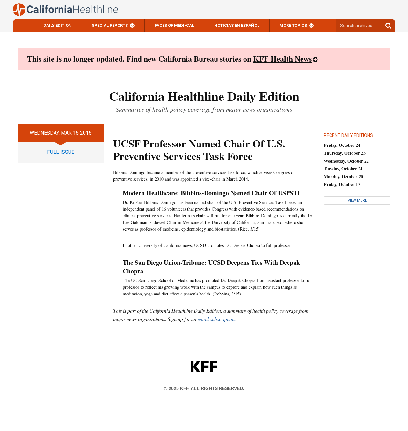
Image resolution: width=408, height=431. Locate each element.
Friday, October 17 (342, 184)
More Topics (293, 25)
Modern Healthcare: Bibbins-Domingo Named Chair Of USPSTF (212, 193)
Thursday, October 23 (345, 153)
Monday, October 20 (343, 176)
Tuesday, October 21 (343, 168)
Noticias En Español (236, 25)
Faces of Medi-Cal (174, 25)
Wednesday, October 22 (346, 161)
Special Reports (110, 25)
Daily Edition (57, 25)
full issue (60, 152)
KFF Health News (282, 58)
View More (357, 200)
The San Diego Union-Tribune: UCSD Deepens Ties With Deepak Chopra (211, 266)
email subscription (216, 319)
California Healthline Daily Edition (204, 95)
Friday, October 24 (342, 145)
